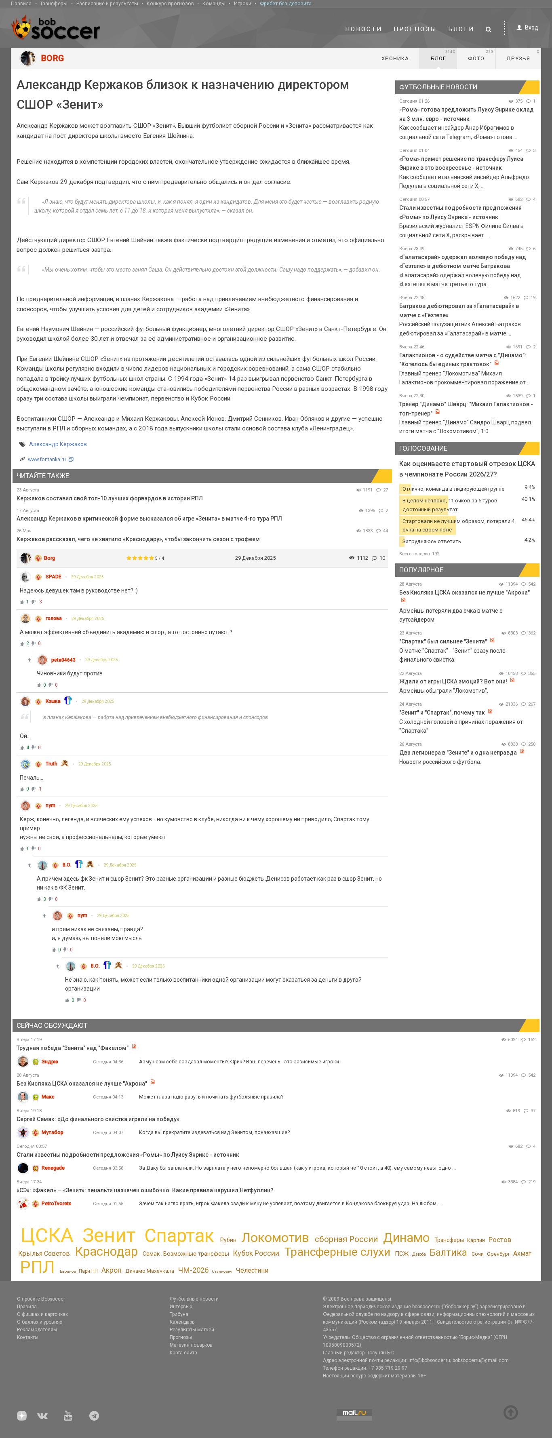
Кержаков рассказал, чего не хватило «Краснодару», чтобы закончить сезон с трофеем (138, 539)
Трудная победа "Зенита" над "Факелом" (73, 1048)
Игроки (242, 3)
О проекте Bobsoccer (41, 1299)
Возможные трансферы (196, 1253)
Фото (480, 55)
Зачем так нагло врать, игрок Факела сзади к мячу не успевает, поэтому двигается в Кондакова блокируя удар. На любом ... (290, 1203)
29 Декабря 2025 (87, 577)
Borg (49, 558)
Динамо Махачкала (149, 1271)
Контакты (27, 1337)
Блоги (461, 29)
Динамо (406, 1237)
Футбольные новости (194, 1299)
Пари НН (88, 1271)
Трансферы (53, 3)
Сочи (478, 1254)
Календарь (182, 1322)
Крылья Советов (44, 1253)
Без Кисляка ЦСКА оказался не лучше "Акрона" (464, 592)
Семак (151, 1253)
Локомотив (275, 1237)
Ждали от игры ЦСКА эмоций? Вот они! (453, 681)
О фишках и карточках (42, 1314)
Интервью (181, 1306)
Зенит (108, 1235)
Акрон (111, 1270)
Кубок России (256, 1253)
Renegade (53, 1168)
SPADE (53, 577)
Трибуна (179, 1314)
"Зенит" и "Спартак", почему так (442, 712)
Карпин (476, 1240)
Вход (531, 27)
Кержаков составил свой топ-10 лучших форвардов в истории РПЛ (110, 498)
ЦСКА (47, 1235)
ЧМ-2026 (193, 1270)
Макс (48, 1097)
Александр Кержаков (58, 444)
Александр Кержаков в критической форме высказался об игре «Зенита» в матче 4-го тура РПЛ (149, 518)
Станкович (222, 1271)
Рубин (228, 1240)
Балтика (448, 1252)
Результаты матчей (192, 1330)
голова (54, 618)
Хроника (395, 58)
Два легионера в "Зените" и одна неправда (458, 752)
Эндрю (50, 1061)
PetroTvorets (57, 1203)
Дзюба (419, 1254)
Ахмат (522, 1253)
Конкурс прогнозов (170, 3)
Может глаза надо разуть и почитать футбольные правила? (211, 1097)
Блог (443, 55)
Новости (363, 29)
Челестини (252, 1270)
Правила (21, 3)
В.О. (67, 865)
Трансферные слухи (337, 1252)
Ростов (500, 1240)
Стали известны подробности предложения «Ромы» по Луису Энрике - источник (128, 1154)
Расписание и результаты (107, 3)
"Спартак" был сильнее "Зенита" (443, 641)
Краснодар (106, 1251)
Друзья (522, 55)
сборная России (346, 1239)
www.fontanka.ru (47, 459)
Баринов (68, 1271)
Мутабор (52, 1132)
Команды (213, 3)
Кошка (53, 701)
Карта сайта (183, 1353)
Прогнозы (415, 29)
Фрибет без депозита (286, 3)
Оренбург (498, 1254)
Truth (51, 764)
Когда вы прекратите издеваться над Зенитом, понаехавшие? (214, 1132)
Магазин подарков (191, 1345)
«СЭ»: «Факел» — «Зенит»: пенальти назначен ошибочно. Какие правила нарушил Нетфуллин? (145, 1190)
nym (50, 805)
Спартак (179, 1235)
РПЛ (37, 1267)
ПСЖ (402, 1253)
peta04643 (63, 660)
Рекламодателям (37, 1330)
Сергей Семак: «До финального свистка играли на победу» (98, 1119)
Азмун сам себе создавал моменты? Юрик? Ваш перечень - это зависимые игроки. (239, 1061)
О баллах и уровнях (39, 1322)
